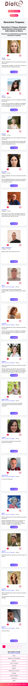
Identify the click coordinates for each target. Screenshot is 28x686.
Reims (14, 655)
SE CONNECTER (14, 15)
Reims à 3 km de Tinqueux (8, 287)
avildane (4, 361)
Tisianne (4, 437)
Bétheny (14, 668)
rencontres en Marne (14, 653)
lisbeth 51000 (5, 399)
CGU (11, 684)
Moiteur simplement (7, 247)
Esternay (14, 673)
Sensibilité (4, 171)
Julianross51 (5, 475)
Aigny (14, 680)
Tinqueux (14, 665)
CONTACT (24, 684)
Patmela (4, 134)
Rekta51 (4, 627)
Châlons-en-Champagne (14, 658)
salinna (3, 96)
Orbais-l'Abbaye (14, 675)
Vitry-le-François (14, 663)
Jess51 (3, 58)
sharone (4, 589)
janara (3, 513)
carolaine (4, 323)
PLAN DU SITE (17, 684)
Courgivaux (14, 678)
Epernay (14, 660)
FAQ (9, 684)
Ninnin (3, 285)
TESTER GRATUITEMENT (14, 11)
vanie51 (3, 551)
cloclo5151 (4, 209)
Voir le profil (14, 72)
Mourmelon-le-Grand (14, 670)
